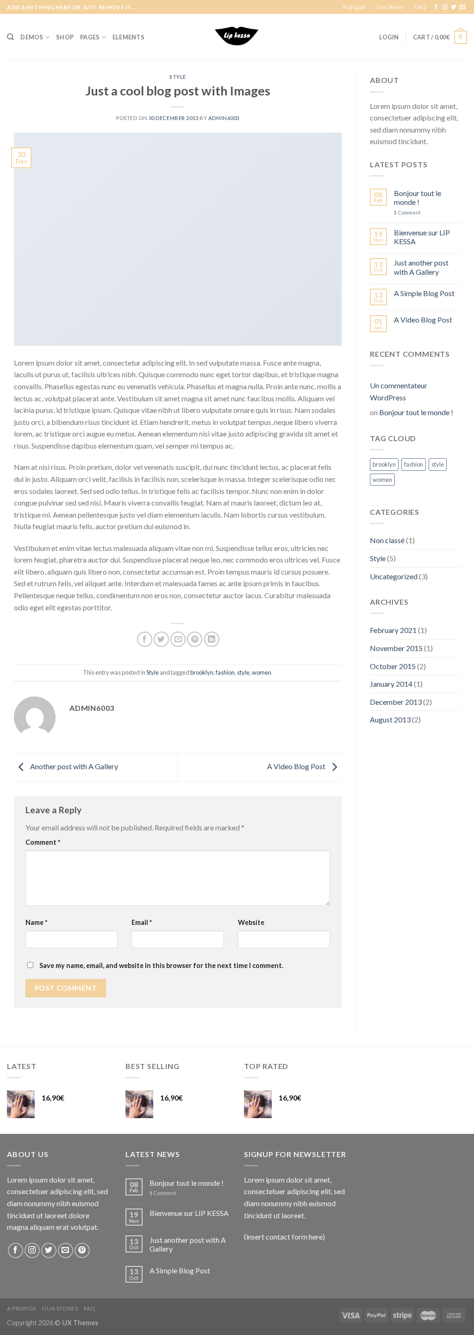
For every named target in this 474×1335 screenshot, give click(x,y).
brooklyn (201, 672)
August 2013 (390, 719)
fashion (225, 672)
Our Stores (390, 7)
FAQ (420, 7)
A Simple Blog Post (424, 293)
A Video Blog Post (297, 766)
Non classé (387, 540)
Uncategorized (394, 576)
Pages (90, 37)
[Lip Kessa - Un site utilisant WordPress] (237, 37)
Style (177, 77)
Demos (31, 37)
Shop (65, 37)
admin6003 (223, 118)
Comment (42, 842)
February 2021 (393, 630)
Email (141, 922)
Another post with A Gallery (73, 766)
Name (36, 922)
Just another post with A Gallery (421, 267)
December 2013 (396, 701)
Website (251, 922)
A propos (354, 7)
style (243, 672)
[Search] (10, 37)
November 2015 (396, 648)
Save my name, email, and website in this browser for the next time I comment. (161, 965)
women (261, 672)
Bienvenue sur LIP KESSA (422, 237)
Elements (128, 37)
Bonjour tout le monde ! (417, 197)
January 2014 (391, 683)
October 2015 (393, 666)
